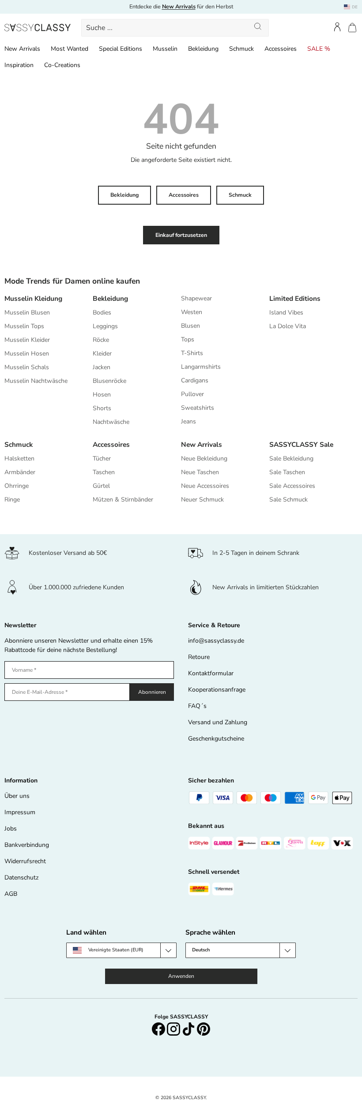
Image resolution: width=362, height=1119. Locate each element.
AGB (10, 894)
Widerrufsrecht (25, 861)
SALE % (318, 49)
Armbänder (19, 472)
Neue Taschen (200, 472)
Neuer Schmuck (202, 499)
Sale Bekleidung (291, 458)
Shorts (102, 408)
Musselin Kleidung (33, 298)
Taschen (104, 472)
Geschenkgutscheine (216, 738)
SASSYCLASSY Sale (301, 444)
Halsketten (19, 458)
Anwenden (181, 976)
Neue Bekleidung (204, 458)
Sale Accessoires (292, 486)
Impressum (19, 812)
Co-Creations (62, 65)
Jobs (10, 828)
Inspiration (19, 65)
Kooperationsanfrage (216, 689)
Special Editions (120, 49)
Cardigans (194, 380)
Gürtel (101, 486)
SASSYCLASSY (189, 1097)
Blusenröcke (109, 381)
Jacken (101, 367)
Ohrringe (16, 486)
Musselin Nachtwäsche (36, 381)
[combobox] (174, 28)
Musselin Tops (24, 326)
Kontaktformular (211, 673)
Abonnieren (152, 692)
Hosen (102, 394)
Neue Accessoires (205, 486)
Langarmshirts (201, 367)
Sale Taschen (287, 472)
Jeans (188, 421)
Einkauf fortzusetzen (181, 235)
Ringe (12, 499)
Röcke (101, 340)
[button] (352, 27)
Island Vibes (286, 312)
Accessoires (280, 49)
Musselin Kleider (27, 340)
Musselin (165, 49)
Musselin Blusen (27, 312)
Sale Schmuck (288, 499)
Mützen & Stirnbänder (123, 499)
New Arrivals (22, 49)
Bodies (102, 312)
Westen (191, 312)
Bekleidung (203, 49)
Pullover (192, 394)
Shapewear (196, 298)
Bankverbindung (26, 845)
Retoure (199, 657)
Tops (187, 339)
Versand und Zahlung (217, 722)
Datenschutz (21, 877)
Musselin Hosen (26, 353)
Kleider (102, 353)
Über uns (17, 796)
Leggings (105, 326)
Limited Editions (295, 298)
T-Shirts (192, 353)
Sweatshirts (197, 408)
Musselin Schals (26, 367)
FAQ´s (197, 706)
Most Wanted (69, 49)
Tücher (102, 458)
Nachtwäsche (111, 422)
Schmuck (241, 49)
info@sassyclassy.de (216, 640)
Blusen (190, 326)
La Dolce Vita (287, 326)
